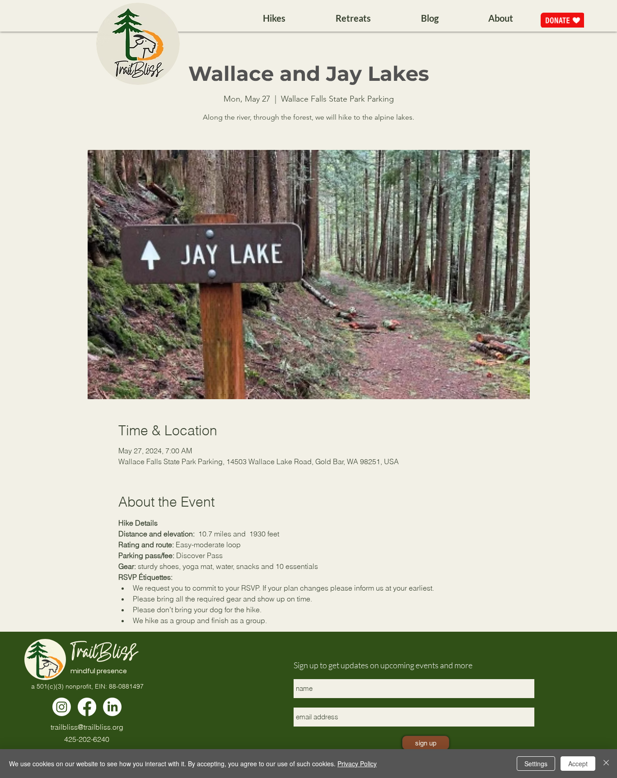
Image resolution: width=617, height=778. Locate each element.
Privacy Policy (357, 763)
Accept (578, 763)
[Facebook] (87, 707)
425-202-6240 (86, 739)
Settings (535, 763)
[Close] (606, 763)
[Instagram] (61, 707)
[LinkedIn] (112, 707)
